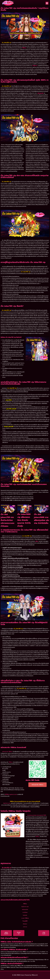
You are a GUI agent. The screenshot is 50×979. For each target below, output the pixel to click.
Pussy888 (25, 921)
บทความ (25, 927)
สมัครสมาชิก (25, 909)
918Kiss (37, 836)
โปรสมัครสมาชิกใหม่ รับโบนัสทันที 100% (36, 815)
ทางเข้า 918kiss (25, 918)
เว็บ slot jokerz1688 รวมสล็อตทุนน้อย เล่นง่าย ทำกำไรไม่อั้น (41, 519)
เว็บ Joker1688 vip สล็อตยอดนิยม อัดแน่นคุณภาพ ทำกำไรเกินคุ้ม (24, 520)
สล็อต (36, 541)
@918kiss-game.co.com (11, 794)
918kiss (10, 762)
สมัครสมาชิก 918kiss (7, 751)
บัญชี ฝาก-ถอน (6, 803)
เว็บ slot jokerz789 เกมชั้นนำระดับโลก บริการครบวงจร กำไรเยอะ (7, 520)
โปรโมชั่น (25, 915)
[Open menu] (47, 3)
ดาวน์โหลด (25, 912)
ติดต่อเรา (25, 924)
